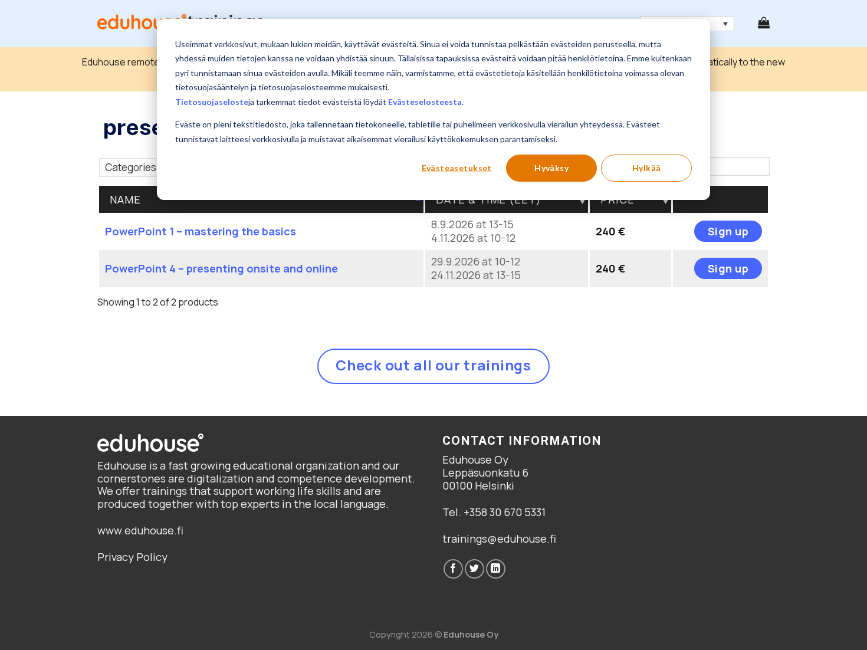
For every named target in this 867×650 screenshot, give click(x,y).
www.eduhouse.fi (140, 530)
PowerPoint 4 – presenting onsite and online (221, 268)
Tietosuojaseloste (211, 102)
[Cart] (764, 22)
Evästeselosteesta (425, 102)
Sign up (728, 231)
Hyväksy (551, 168)
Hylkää (646, 168)
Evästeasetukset (457, 168)
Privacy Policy (132, 557)
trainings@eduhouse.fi (499, 538)
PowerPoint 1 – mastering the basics (200, 231)
